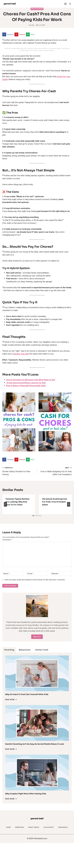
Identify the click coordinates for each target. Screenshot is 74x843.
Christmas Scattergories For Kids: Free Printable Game (54, 502)
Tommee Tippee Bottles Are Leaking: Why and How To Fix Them (17, 502)
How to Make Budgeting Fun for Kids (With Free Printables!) (56, 471)
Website (54, 573)
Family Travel (33, 827)
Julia (32, 25)
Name (6, 573)
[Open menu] (65, 4)
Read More (11, 699)
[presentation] (37, 673)
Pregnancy (63, 827)
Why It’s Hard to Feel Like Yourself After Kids (26, 694)
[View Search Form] (70, 3)
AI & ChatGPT (49, 827)
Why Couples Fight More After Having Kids (25, 794)
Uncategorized (37, 9)
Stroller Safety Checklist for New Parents (16, 471)
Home (8, 827)
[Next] (68, 504)
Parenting (19, 827)
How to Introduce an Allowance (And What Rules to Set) (30, 379)
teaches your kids (21, 353)
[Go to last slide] (5, 504)
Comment (7, 540)
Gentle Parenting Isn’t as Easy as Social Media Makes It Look (34, 744)
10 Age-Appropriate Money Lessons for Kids (26, 382)
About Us (37, 637)
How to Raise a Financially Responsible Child (25, 385)
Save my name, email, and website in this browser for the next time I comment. (35, 580)
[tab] (33, 515)
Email (30, 573)
